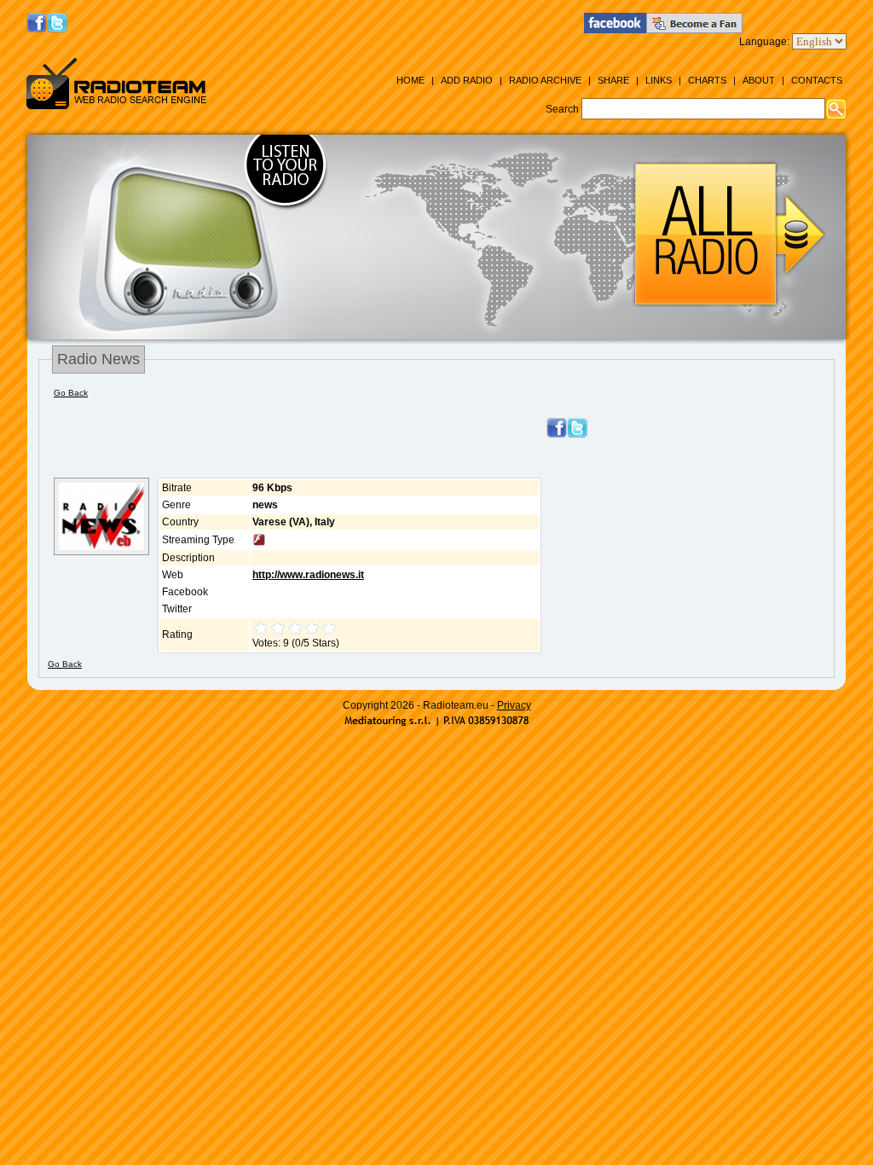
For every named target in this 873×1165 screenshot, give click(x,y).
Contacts (816, 80)
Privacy (514, 705)
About (759, 80)
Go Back (71, 392)
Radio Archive (545, 80)
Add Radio (467, 80)
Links (658, 80)
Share (613, 80)
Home (410, 80)
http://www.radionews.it (308, 575)
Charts (707, 80)
